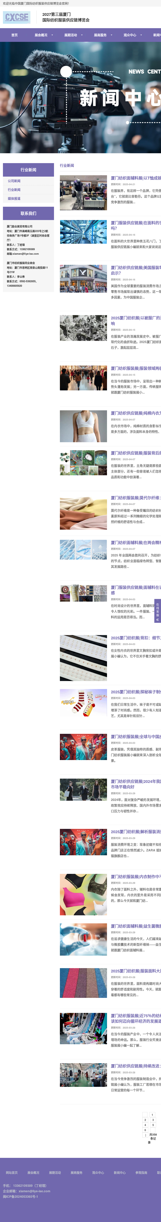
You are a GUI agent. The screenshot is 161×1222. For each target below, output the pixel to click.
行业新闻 (14, 189)
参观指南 (141, 1173)
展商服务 (100, 35)
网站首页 (12, 1173)
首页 (14, 35)
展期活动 (70, 35)
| (145, 1135)
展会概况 (41, 35)
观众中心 (130, 35)
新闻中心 (120, 1173)
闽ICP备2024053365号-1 (20, 1196)
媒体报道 (14, 198)
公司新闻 (14, 181)
